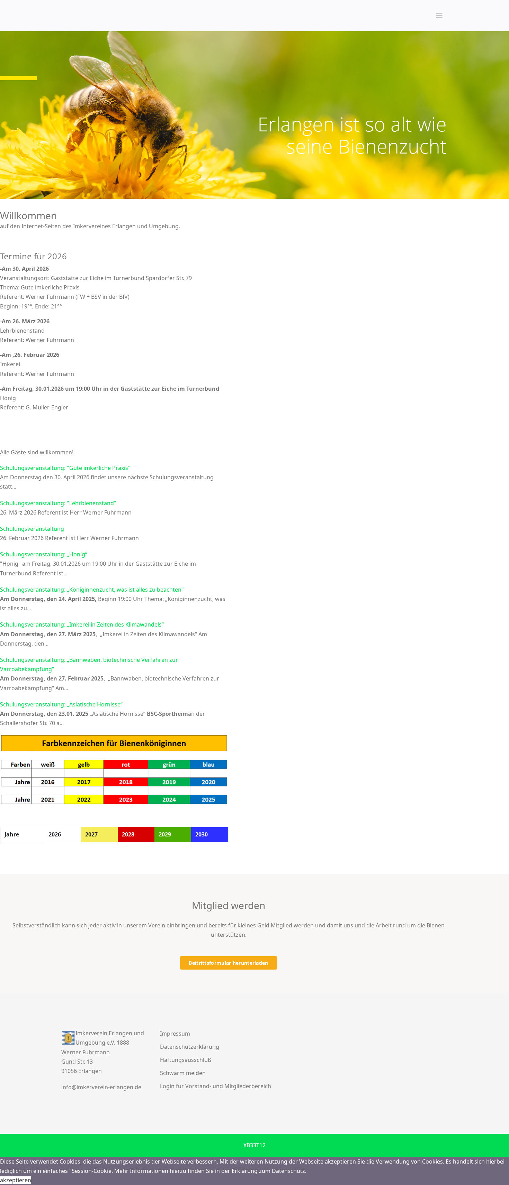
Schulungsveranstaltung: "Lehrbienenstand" (58, 503)
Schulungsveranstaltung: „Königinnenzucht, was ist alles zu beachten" (92, 589)
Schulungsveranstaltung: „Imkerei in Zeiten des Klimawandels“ (82, 624)
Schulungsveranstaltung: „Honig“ (43, 554)
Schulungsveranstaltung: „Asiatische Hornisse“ (61, 704)
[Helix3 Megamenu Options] (439, 15)
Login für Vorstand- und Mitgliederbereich (215, 1086)
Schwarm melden (183, 1073)
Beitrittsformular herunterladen (228, 963)
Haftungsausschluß (185, 1060)
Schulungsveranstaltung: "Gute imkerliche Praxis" (65, 468)
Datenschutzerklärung (189, 1046)
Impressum (175, 1033)
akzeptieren (15, 1180)
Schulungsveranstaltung (32, 529)
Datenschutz (288, 1171)
